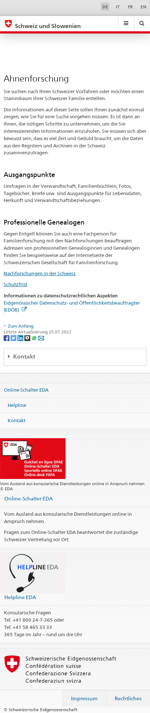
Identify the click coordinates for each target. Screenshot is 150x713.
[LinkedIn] (20, 338)
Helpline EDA (20, 597)
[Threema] (27, 338)
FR (130, 6)
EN (143, 6)
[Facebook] (7, 338)
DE (105, 6)
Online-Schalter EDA (26, 390)
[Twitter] (14, 338)
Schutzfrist (15, 284)
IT (118, 6)
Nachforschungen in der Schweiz (40, 273)
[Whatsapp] (34, 338)
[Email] (41, 338)
